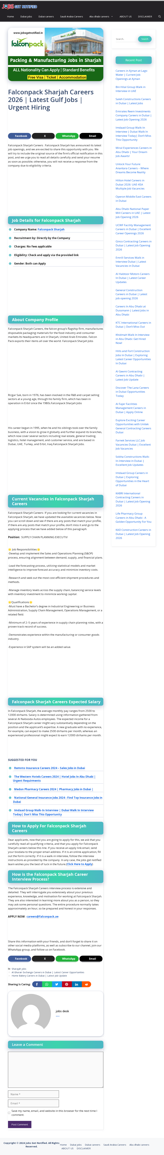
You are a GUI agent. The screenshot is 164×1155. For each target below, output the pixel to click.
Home (10, 16)
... (58, 1014)
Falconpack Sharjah (51, 229)
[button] (159, 16)
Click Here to (76, 864)
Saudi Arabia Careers (71, 16)
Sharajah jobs (19, 968)
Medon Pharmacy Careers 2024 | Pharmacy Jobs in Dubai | (53, 789)
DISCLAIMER (145, 16)
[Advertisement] (66, 123)
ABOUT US (126, 16)
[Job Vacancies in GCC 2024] (20, 6)
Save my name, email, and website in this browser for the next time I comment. (54, 1113)
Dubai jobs (26, 16)
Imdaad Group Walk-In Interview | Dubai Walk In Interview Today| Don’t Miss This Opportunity (53, 812)
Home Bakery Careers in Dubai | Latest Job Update (39, 975)
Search (144, 38)
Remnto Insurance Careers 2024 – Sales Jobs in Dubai (49, 768)
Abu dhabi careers (99, 16)
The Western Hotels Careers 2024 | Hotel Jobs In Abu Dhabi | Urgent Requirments (54, 779)
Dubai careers (46, 16)
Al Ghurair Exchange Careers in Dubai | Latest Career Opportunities (48, 972)
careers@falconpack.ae (42, 916)
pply (89, 864)
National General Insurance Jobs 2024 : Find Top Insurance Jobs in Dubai (57, 800)
